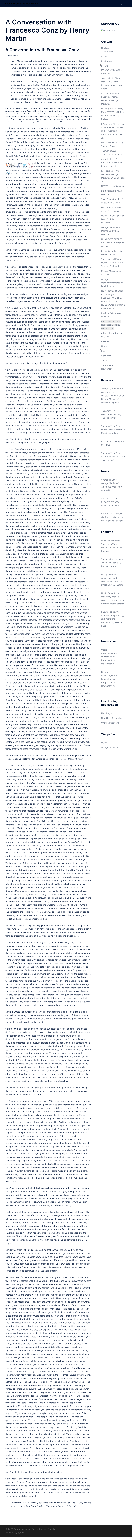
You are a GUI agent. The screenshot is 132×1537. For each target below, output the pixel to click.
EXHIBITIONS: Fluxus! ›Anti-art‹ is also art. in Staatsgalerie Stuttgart (112, 517)
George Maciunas (109, 747)
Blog (103, 351)
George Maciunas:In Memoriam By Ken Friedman (110, 231)
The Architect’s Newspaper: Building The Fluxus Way (111, 414)
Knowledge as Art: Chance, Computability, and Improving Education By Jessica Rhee (112, 619)
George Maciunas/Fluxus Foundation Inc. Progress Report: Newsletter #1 (109, 657)
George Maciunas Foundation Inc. (21, 3)
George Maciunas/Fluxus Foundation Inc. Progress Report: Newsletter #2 (109, 679)
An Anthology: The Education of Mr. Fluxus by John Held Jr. (112, 162)
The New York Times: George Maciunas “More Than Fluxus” (113, 456)
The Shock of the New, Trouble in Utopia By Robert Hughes (112, 563)
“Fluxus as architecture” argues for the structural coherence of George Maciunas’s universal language (112, 395)
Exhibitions (106, 61)
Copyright (106, 355)
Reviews (105, 341)
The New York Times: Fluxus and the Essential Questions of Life (113, 429)
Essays (104, 66)
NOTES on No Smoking (112, 186)
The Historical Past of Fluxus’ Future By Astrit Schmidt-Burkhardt (112, 262)
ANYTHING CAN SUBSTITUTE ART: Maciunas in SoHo (110, 502)
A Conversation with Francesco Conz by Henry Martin (111, 325)
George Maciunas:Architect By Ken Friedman (112, 283)
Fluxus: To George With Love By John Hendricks (112, 219)
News (104, 346)
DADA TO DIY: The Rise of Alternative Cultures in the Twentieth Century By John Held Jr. (112, 131)
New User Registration (112, 718)
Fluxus (104, 742)
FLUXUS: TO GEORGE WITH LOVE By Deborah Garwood (113, 242)
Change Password (110, 723)
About (104, 56)
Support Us (106, 360)
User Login (106, 713)
